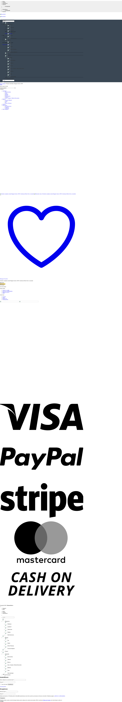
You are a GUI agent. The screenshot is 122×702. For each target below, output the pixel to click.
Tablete (11, 35)
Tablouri (11, 63)
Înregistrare (3, 698)
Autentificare (10, 684)
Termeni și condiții (6, 290)
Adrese (4, 297)
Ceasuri (9, 54)
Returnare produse (6, 292)
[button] (5, 3)
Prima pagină (2, 83)
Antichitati (10, 57)
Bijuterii (9, 41)
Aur (11, 43)
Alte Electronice (13, 38)
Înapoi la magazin (6, 44)
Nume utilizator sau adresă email (7, 679)
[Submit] (3, 22)
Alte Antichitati (13, 76)
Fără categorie (5, 109)
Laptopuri (12, 30)
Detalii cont (5, 298)
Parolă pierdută (5, 299)
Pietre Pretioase (13, 49)
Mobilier (11, 71)
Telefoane (12, 27)
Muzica (11, 65)
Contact (4, 2)
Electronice (10, 24)
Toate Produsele (9, 78)
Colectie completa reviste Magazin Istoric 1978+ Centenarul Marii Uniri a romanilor (16, 280)
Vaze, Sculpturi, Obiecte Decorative (17, 68)
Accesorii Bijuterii (8, 100)
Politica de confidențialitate (7, 291)
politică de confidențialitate (59, 695)
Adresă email (3, 691)
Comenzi (4, 296)
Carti (6, 93)
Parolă (1, 682)
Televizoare (12, 32)
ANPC (4, 293)
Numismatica (12, 60)
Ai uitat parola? (3, 686)
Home (4, 1)
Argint (11, 46)
